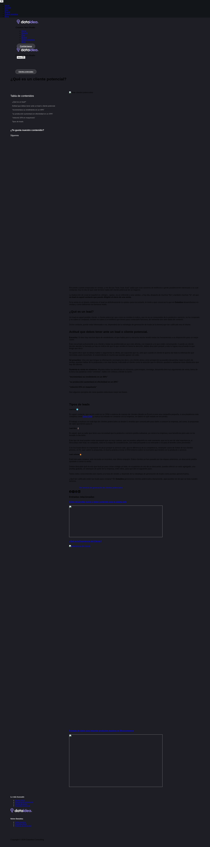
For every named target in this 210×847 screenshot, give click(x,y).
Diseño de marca (21, 804)
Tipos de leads (17, 122)
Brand (24, 38)
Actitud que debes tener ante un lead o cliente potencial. (33, 106)
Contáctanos (26, 46)
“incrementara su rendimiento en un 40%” (28, 110)
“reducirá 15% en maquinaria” (23, 118)
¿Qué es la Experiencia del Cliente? (85, 541)
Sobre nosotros (28, 40)
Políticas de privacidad (23, 826)
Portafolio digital (21, 824)
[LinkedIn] (79, 492)
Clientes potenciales (25, 72)
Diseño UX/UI (20, 800)
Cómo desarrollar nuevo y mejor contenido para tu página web (98, 502)
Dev (23, 35)
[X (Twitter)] (73, 492)
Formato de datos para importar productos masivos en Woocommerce (101, 731)
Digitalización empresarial (24, 802)
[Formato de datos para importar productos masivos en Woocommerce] (115, 786)
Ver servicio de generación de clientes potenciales (101, 488)
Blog (24, 42)
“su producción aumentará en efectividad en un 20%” (32, 114)
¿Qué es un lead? (19, 102)
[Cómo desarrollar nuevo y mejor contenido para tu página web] (115, 536)
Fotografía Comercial (22, 806)
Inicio (24, 31)
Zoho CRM (87, 416)
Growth (25, 33)
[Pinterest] (76, 492)
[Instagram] (18, 815)
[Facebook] (70, 492)
